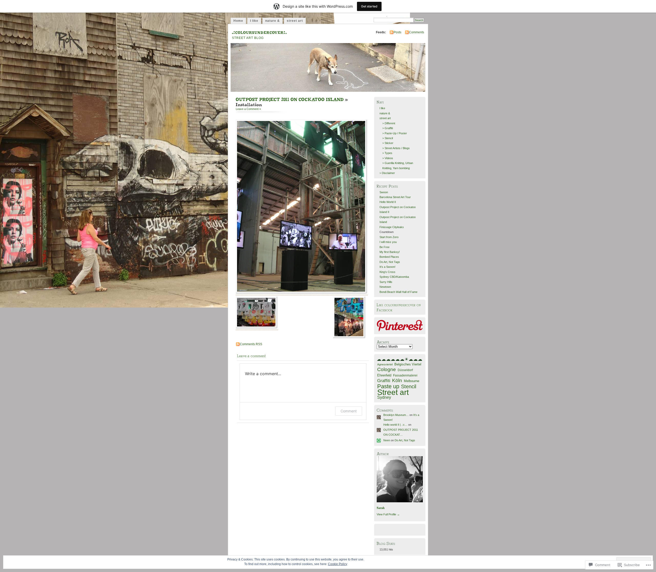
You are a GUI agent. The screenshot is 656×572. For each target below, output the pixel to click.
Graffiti (383, 380)
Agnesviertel (385, 364)
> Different (388, 123)
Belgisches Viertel (407, 364)
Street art (393, 392)
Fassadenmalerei (405, 375)
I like (254, 21)
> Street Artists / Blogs (396, 148)
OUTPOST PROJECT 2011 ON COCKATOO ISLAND (290, 99)
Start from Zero (389, 237)
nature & (272, 21)
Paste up (388, 386)
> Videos (387, 158)
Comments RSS (251, 344)
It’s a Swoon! (387, 266)
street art (295, 21)
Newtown (385, 286)
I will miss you (388, 241)
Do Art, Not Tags (390, 261)
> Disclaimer (387, 173)
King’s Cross (387, 271)
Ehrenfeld (384, 375)
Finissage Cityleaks (392, 227)
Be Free (384, 247)
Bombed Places (389, 256)
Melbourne (411, 381)
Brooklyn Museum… (396, 414)
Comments (416, 32)
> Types (387, 153)
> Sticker (387, 143)
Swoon (384, 192)
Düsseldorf (405, 370)
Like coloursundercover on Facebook (399, 307)
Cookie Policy (337, 564)
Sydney (384, 397)
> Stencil (387, 138)
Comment (349, 411)
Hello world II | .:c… (395, 424)
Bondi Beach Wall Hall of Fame (398, 291)
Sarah (381, 508)
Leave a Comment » (248, 108)
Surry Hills (386, 281)
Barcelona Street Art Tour (395, 197)
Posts (397, 32)
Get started (369, 6)
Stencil (408, 386)
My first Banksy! (390, 251)
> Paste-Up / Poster (394, 133)
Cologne (386, 369)
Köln (397, 380)
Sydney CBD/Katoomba (394, 276)
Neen (386, 440)
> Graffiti (387, 128)
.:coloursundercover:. (259, 31)
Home (238, 21)
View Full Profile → (388, 514)
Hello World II (388, 201)
